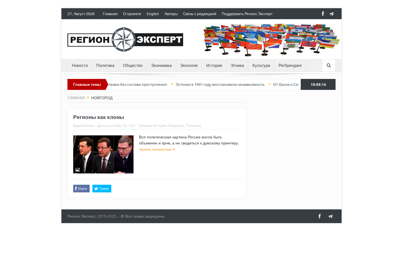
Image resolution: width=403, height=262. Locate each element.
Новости (80, 65)
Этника (237, 65)
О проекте (132, 14)
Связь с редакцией (199, 14)
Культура (261, 65)
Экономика (161, 65)
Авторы (171, 14)
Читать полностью (156, 149)
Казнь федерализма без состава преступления (118, 84)
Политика (105, 65)
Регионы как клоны (98, 117)
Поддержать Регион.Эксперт (247, 14)
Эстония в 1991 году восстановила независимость (213, 84)
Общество (133, 65)
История (214, 65)
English (153, 14)
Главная (110, 14)
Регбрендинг (290, 65)
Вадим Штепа (84, 125)
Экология (189, 65)
